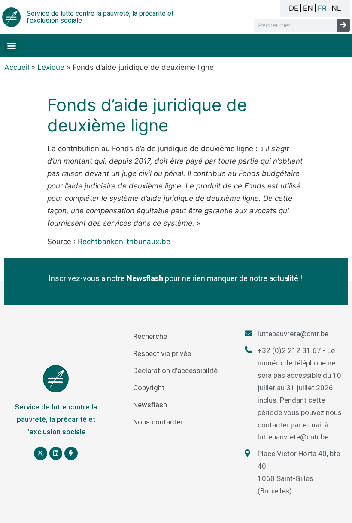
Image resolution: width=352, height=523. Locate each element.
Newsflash (150, 404)
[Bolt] (71, 453)
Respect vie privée (162, 353)
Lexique (50, 67)
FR (322, 8)
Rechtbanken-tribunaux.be (124, 241)
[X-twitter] (40, 453)
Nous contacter (158, 422)
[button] (11, 46)
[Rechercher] (343, 25)
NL (336, 8)
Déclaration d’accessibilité (175, 370)
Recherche (150, 336)
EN (308, 8)
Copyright (148, 387)
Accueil (16, 67)
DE (293, 8)
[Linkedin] (56, 453)
